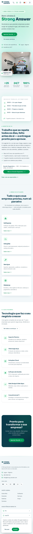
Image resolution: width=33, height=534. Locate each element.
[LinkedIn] (14, 484)
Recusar (7, 529)
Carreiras (4, 501)
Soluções (4, 496)
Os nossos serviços (9, 39)
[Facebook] (3, 484)
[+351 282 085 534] (13, 2)
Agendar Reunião (8, 34)
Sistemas (4, 498)
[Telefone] (21, 484)
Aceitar (15, 529)
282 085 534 (7, 475)
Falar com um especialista (9, 177)
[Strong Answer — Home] (6, 2)
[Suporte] (17, 2)
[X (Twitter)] (6, 484)
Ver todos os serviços (10, 328)
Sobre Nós (4, 493)
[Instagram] (10, 484)
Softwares (20, 493)
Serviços (19, 496)
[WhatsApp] (17, 484)
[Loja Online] (20, 2)
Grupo (19, 498)
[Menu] (29, 2)
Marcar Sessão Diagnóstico (15, 171)
